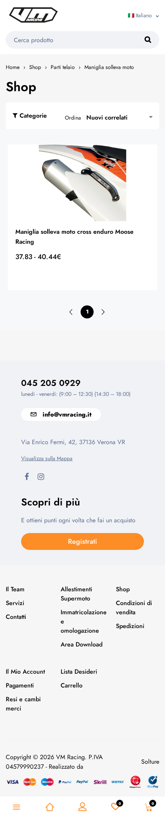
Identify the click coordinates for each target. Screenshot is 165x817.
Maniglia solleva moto (109, 67)
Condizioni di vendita (134, 608)
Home (13, 67)
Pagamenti (20, 685)
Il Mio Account (25, 671)
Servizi (15, 603)
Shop (35, 67)
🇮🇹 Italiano (140, 15)
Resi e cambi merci (23, 704)
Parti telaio (63, 67)
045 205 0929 (51, 383)
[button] (120, 117)
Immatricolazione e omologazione (82, 621)
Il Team (15, 589)
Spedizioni (130, 626)
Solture (150, 761)
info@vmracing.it (67, 414)
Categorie (33, 115)
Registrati (82, 541)
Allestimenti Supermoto (76, 594)
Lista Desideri (79, 671)
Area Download (81, 644)
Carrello (71, 685)
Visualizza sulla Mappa (47, 458)
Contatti (16, 616)
